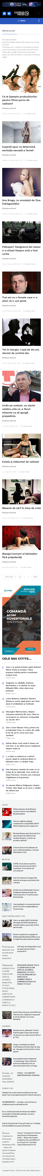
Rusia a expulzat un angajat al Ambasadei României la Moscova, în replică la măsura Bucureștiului (26, 936)
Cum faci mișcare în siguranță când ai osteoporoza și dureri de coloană (26, 880)
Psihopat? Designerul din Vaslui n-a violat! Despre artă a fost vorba (21, 250)
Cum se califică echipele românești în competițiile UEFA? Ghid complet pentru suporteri (26, 823)
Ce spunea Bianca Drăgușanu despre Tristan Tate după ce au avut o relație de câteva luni (23, 788)
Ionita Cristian (25, 472)
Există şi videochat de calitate (20, 461)
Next (36, 577)
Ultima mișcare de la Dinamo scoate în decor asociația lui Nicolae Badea (24, 811)
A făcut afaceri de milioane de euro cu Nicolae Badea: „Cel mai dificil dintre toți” (26, 850)
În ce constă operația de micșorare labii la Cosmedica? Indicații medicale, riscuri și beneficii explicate (19, 1114)
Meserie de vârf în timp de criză (21, 508)
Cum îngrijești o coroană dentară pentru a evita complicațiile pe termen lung (26, 906)
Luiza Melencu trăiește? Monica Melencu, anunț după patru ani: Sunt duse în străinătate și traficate (23, 701)
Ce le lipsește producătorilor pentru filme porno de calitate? (19, 100)
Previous (9, 577)
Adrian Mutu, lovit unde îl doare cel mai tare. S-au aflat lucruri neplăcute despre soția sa (23, 746)
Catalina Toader (31, 113)
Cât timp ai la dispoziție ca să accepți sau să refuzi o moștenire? (29, 949)
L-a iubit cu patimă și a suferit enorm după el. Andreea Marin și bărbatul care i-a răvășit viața (21, 759)
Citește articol (9, 108)
